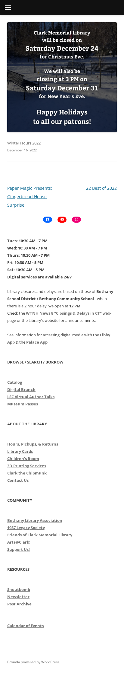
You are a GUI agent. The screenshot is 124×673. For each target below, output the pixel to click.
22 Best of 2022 (101, 188)
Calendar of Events (25, 625)
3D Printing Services (26, 465)
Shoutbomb (18, 589)
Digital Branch (21, 389)
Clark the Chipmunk (27, 473)
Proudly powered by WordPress (33, 662)
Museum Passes (22, 404)
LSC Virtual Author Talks (30, 396)
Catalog (14, 382)
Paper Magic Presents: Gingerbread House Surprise (29, 196)
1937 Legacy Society (26, 527)
